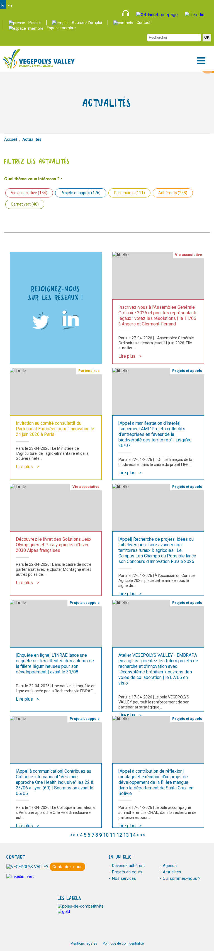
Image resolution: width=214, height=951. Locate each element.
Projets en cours (127, 872)
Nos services (124, 878)
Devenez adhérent (128, 865)
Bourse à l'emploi (87, 22)
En (10, 5)
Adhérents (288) (172, 193)
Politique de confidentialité (123, 943)
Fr (3, 5)
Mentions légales (83, 943)
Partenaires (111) (129, 193)
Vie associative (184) (29, 193)
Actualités (172, 872)
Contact (143, 22)
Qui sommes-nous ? (181, 878)
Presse (34, 22)
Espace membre (61, 28)
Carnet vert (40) (25, 204)
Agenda (170, 865)
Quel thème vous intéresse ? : (33, 179)
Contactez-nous (67, 866)
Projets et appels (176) (81, 193)
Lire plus (126, 356)
